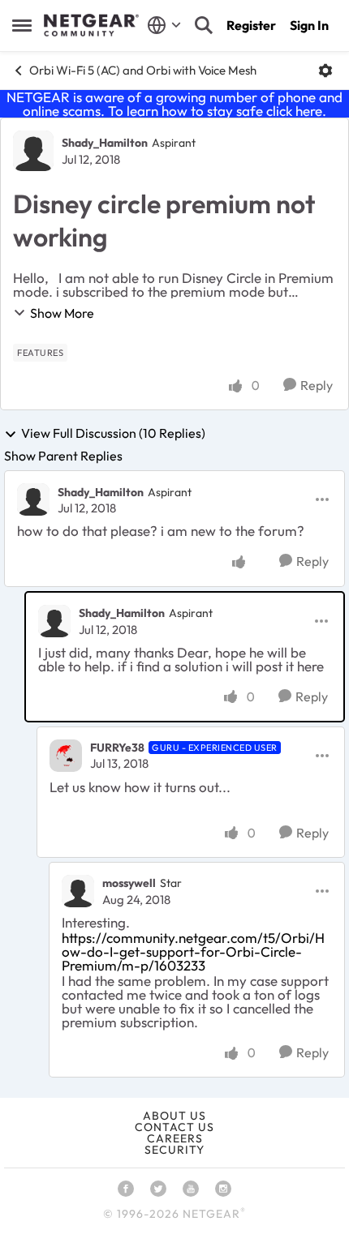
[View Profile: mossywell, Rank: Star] (78, 891)
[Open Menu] (325, 70)
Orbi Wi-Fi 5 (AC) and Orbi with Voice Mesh (142, 70)
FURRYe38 (117, 747)
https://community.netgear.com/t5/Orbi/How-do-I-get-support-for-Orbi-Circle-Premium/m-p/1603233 (193, 951)
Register (251, 25)
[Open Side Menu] (22, 25)
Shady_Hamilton (105, 142)
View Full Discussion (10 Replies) (113, 433)
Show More (62, 312)
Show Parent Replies (63, 455)
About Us (174, 1115)
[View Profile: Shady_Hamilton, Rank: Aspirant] (33, 151)
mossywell (129, 883)
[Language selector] (164, 25)
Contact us (174, 1127)
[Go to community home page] (91, 25)
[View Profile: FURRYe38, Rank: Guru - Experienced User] (66, 755)
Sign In (309, 25)
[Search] (203, 25)
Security (174, 1149)
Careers (175, 1138)
